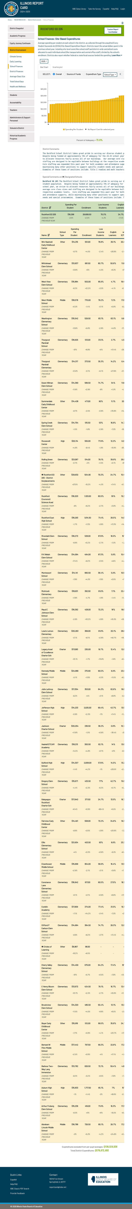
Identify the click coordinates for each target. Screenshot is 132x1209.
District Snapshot (17, 28)
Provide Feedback (17, 1193)
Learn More (116, 55)
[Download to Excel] (122, 23)
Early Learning (15, 61)
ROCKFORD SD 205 (20, 20)
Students (13, 95)
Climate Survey (16, 56)
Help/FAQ (114, 8)
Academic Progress (17, 35)
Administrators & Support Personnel (20, 119)
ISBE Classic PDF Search (19, 1188)
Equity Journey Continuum (20, 43)
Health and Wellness (18, 86)
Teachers (13, 110)
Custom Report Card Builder (112, 30)
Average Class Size (17, 76)
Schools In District (17, 128)
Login (123, 8)
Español (106, 8)
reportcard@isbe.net (57, 1187)
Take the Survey (94, 8)
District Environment (18, 50)
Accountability (15, 102)
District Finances (16, 71)
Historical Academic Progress (18, 137)
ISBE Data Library (79, 8)
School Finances (16, 66)
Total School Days (17, 81)
